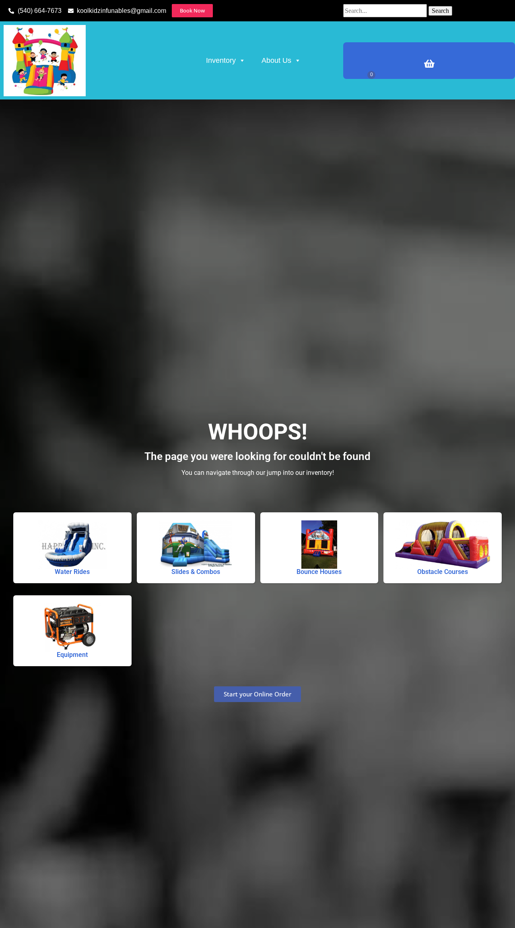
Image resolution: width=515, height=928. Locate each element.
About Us (276, 60)
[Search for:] (385, 10)
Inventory (221, 60)
